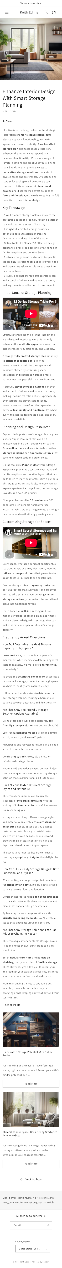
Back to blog (33, 1179)
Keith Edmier (25, 1262)
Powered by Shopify (40, 1262)
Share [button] (9, 121)
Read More (31, 1083)
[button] (7, 12)
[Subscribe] (48, 1225)
